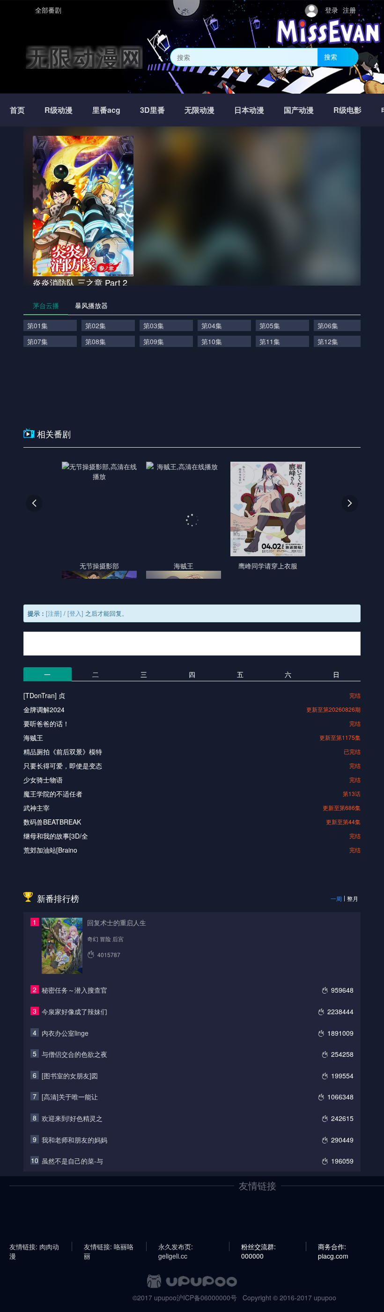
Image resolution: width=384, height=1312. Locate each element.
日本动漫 (249, 109)
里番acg (106, 109)
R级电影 (347, 109)
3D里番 (152, 109)
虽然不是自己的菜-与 (72, 1160)
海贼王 (33, 737)
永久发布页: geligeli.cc (175, 1246)
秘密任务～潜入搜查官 (74, 990)
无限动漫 (199, 109)
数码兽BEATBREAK (52, 821)
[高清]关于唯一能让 (70, 1096)
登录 (331, 10)
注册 (349, 10)
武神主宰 (36, 807)
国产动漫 (299, 109)
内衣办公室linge (65, 1033)
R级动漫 (58, 109)
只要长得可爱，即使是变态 (62, 765)
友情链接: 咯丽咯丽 (108, 1246)
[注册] (54, 613)
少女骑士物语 (43, 779)
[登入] (75, 613)
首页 (17, 109)
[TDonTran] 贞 (44, 695)
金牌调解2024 (44, 709)
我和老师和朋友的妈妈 (74, 1139)
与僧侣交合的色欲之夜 (74, 1054)
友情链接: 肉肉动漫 (34, 1246)
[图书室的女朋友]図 (70, 1075)
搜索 (330, 56)
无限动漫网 (84, 57)
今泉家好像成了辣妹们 (74, 1011)
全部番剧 (48, 10)
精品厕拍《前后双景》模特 (62, 751)
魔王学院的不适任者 (52, 793)
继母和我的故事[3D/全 (55, 835)
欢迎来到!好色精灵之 (72, 1118)
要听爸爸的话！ (46, 723)
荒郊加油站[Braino (50, 850)
